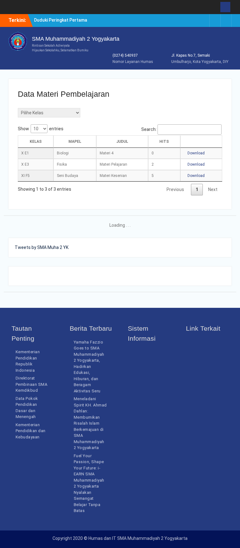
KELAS (36, 141)
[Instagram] (204, 20)
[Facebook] (215, 20)
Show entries (40, 128)
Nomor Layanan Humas (132, 61)
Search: (149, 129)
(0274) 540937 (125, 55)
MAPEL (74, 141)
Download (196, 153)
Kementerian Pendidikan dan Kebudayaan (31, 430)
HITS (164, 141)
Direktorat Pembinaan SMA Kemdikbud (32, 384)
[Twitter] (226, 20)
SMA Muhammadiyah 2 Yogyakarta (75, 39)
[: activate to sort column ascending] (201, 141)
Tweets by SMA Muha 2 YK (41, 247)
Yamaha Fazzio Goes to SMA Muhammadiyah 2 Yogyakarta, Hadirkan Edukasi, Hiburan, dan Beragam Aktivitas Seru (89, 366)
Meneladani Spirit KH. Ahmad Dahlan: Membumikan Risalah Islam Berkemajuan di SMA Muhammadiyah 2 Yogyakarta (90, 423)
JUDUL (122, 141)
